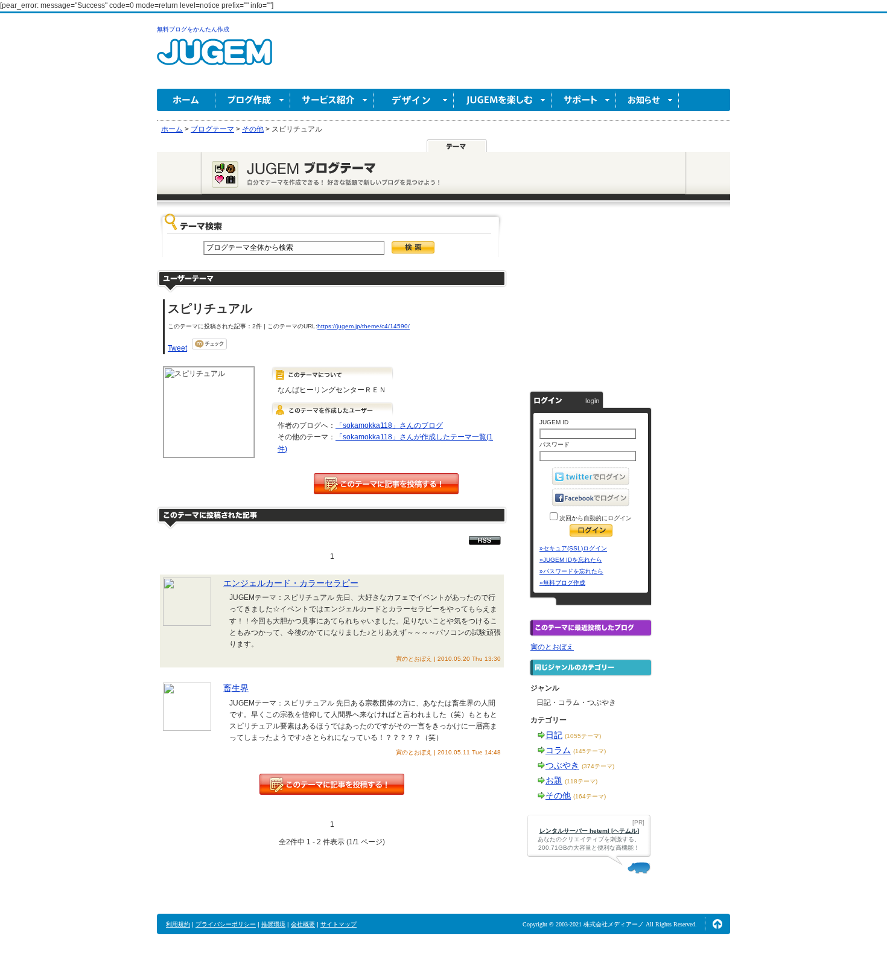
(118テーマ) (581, 781)
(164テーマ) (589, 796)
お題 (553, 780)
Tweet (177, 348)
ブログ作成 (252, 100)
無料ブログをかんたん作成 (193, 29)
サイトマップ (338, 924)
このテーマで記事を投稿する (386, 483)
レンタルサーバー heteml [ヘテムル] (589, 830)
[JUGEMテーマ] (457, 145)
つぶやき (562, 765)
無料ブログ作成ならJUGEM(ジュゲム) (214, 59)
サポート (584, 100)
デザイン (414, 100)
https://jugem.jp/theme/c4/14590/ (363, 326)
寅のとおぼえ (552, 647)
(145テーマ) (589, 751)
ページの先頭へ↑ (717, 924)
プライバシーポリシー (226, 924)
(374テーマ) (598, 766)
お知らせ (647, 100)
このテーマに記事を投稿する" (331, 784)
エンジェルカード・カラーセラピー (290, 583)
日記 (553, 735)
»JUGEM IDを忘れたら (570, 559)
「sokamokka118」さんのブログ (389, 425)
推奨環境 (273, 924)
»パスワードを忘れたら (571, 571)
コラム (558, 750)
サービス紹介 (332, 100)
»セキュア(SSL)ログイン (573, 548)
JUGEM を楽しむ (503, 100)
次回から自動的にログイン (595, 518)
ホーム (186, 100)
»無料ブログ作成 (562, 582)
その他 (558, 795)
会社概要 (303, 924)
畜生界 (236, 688)
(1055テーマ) (583, 736)
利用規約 (178, 924)
